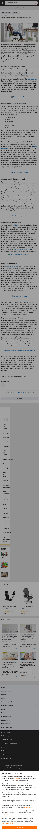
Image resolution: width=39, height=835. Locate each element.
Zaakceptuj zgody (19, 827)
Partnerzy (4, 814)
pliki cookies (16, 778)
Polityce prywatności (7, 823)
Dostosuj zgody (28, 807)
